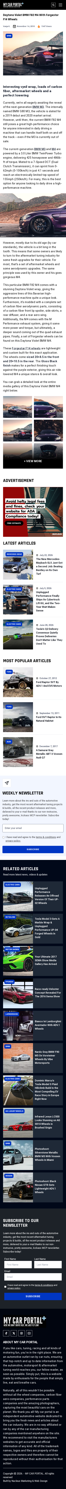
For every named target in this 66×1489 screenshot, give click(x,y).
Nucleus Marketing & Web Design (29, 1480)
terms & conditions (46, 837)
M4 (54, 149)
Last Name (40, 1259)
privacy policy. (13, 840)
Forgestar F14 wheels (26, 348)
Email (7, 1271)
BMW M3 (38, 107)
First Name (10, 1259)
